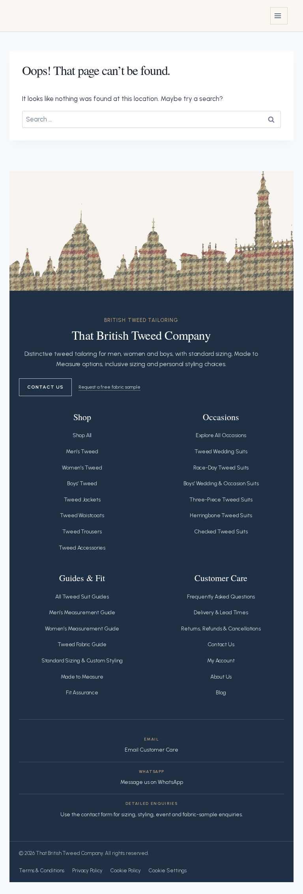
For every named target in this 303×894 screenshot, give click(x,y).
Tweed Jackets (82, 499)
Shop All (82, 435)
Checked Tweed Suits (221, 531)
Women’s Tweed (82, 467)
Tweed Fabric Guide (82, 644)
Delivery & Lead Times (221, 612)
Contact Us (45, 387)
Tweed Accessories (82, 547)
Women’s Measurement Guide (82, 628)
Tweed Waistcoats (82, 515)
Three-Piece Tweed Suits (220, 499)
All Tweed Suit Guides (81, 596)
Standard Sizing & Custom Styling (82, 660)
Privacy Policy (87, 870)
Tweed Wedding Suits (221, 451)
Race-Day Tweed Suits (221, 467)
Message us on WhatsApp (151, 782)
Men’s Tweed (82, 451)
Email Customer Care (151, 749)
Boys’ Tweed (82, 483)
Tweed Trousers (82, 531)
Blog (221, 692)
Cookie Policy (125, 870)
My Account (220, 660)
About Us (221, 676)
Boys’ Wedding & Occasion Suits (221, 483)
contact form (96, 814)
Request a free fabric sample (109, 387)
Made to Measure (82, 676)
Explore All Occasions (221, 435)
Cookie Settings (168, 870)
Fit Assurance (82, 692)
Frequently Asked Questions (221, 596)
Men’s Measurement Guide (82, 612)
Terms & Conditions (41, 870)
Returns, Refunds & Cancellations (221, 628)
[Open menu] (279, 15)
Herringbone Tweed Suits (221, 515)
